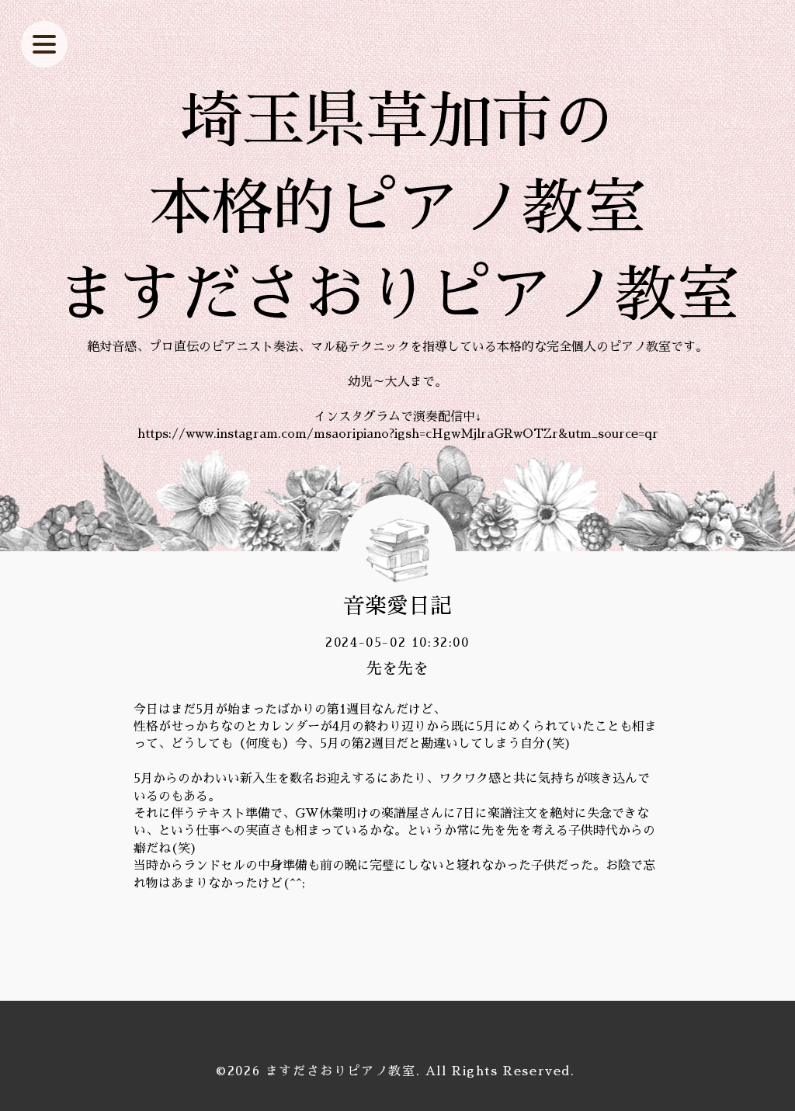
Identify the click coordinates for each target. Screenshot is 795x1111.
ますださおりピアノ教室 (341, 1071)
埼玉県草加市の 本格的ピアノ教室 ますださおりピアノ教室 (397, 208)
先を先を (397, 668)
